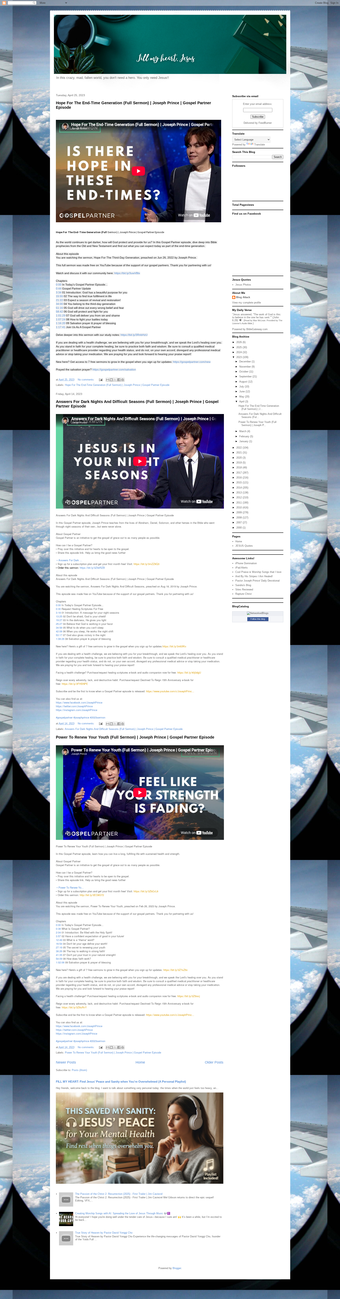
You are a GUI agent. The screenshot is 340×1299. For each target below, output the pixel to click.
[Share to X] (115, 380)
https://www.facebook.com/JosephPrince (79, 702)
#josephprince (81, 717)
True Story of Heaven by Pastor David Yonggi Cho (103, 1232)
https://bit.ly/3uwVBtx (127, 273)
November (245, 366)
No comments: (86, 379)
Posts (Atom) (79, 1070)
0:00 (58, 284)
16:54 (59, 943)
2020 (239, 457)
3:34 (58, 292)
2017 (239, 472)
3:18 (58, 612)
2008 (239, 517)
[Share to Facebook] (119, 380)
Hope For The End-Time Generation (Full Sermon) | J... (258, 407)
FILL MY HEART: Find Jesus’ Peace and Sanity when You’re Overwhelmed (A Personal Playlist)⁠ (121, 1081)
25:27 (59, 624)
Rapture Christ (243, 593)
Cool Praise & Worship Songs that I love (258, 571)
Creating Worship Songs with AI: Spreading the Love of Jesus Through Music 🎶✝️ (122, 1213)
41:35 (59, 955)
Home (140, 1062)
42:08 (59, 631)
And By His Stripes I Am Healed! (254, 576)
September (245, 376)
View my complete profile (246, 302)
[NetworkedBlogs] (258, 613)
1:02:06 (60, 962)
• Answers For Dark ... (70, 560)
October (244, 371)
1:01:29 (60, 315)
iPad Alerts (241, 567)
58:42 (59, 311)
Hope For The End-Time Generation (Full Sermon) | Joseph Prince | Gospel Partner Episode (117, 384)
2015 (239, 482)
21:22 (59, 300)
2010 (239, 507)
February (244, 436)
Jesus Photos (243, 284)
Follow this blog (257, 619)
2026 (239, 342)
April (242, 401)
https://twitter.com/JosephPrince (74, 706)
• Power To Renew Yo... (70, 887)
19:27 (59, 620)
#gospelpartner (64, 717)
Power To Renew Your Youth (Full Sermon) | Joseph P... (257, 424)
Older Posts (214, 1062)
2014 (239, 487)
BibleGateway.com (257, 329)
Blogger (177, 1268)
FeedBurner (265, 122)
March (243, 431)
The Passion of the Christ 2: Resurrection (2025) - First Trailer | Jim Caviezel (119, 1193)
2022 (239, 447)
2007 (239, 522)
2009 (239, 512)
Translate (259, 144)
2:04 (58, 932)
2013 (239, 492)
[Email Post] (100, 379)
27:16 (59, 947)
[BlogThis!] (111, 380)
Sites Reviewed (244, 589)
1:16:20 (60, 323)
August (243, 381)
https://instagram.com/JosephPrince (76, 710)
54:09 (59, 958)
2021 (239, 452)
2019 (239, 462)
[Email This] (108, 380)
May (242, 396)
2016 (239, 477)
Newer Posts (66, 1062)
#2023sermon (97, 717)
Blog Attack (243, 297)
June (242, 391)
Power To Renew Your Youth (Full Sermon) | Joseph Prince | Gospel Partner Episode (135, 737)
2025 (239, 347)
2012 (239, 497)
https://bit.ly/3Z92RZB (92, 567)
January (244, 441)
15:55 (59, 296)
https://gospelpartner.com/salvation (114, 369)
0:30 (58, 609)
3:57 (58, 936)
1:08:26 (60, 639)
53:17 (59, 635)
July (242, 386)
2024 (239, 352)
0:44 (58, 288)
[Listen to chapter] (240, 320)
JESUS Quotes (244, 545)
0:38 (58, 929)
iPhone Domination (246, 563)
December (245, 361)
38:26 (59, 951)
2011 (239, 502)
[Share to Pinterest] (123, 380)
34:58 (59, 627)
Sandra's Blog (243, 585)
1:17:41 (60, 327)
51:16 (59, 307)
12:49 (59, 940)
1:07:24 (60, 319)
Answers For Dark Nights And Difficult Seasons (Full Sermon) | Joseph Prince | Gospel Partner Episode (124, 729)
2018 (239, 467)
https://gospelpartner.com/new (192, 361)
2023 (239, 357)
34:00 (59, 303)
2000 (239, 527)
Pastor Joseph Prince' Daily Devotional (257, 580)
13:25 (59, 616)
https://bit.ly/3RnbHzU (134, 334)
